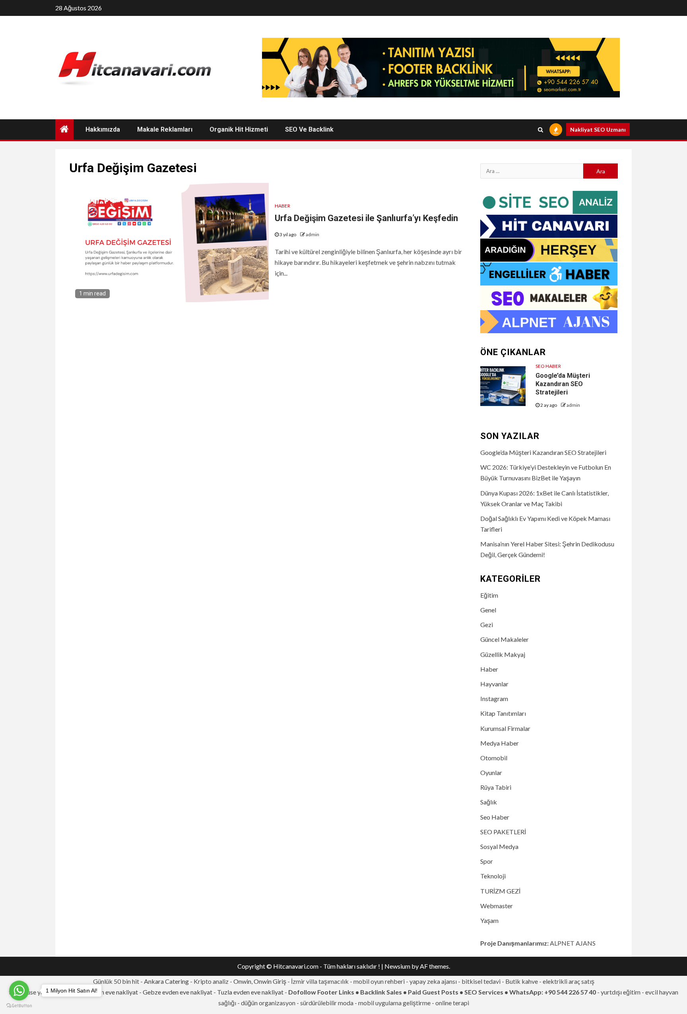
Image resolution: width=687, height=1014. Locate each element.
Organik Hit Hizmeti (239, 129)
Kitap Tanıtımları (503, 713)
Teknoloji (493, 876)
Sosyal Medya (499, 846)
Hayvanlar (494, 684)
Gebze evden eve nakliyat (177, 992)
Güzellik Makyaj (502, 654)
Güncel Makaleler (504, 639)
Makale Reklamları (164, 129)
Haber (282, 206)
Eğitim (489, 595)
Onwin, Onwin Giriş (259, 981)
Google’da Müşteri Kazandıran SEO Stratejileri (563, 384)
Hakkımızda (102, 129)
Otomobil (493, 757)
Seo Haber (548, 366)
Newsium (397, 966)
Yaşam (489, 920)
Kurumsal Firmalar (505, 728)
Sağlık (488, 802)
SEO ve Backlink (309, 129)
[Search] (540, 129)
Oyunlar (491, 772)
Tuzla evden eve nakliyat (250, 992)
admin (312, 234)
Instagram (494, 698)
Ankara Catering (166, 981)
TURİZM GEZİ (500, 891)
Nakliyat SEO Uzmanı (598, 129)
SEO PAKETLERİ (503, 831)
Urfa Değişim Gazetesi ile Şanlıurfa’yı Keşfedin (366, 218)
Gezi (486, 624)
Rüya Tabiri (495, 787)
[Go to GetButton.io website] (19, 1005)
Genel (488, 610)
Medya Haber (499, 743)
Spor (486, 861)
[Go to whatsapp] (19, 990)
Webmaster (496, 905)
